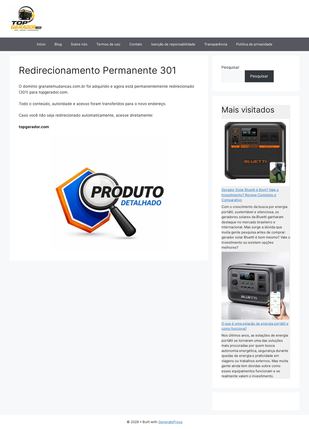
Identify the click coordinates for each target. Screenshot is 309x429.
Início (41, 44)
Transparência (215, 44)
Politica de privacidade (254, 44)
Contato (135, 44)
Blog (58, 44)
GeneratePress (170, 422)
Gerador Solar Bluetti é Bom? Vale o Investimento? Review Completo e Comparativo (250, 195)
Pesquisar (230, 67)
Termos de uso (108, 44)
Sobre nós (79, 44)
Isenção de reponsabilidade (173, 44)
